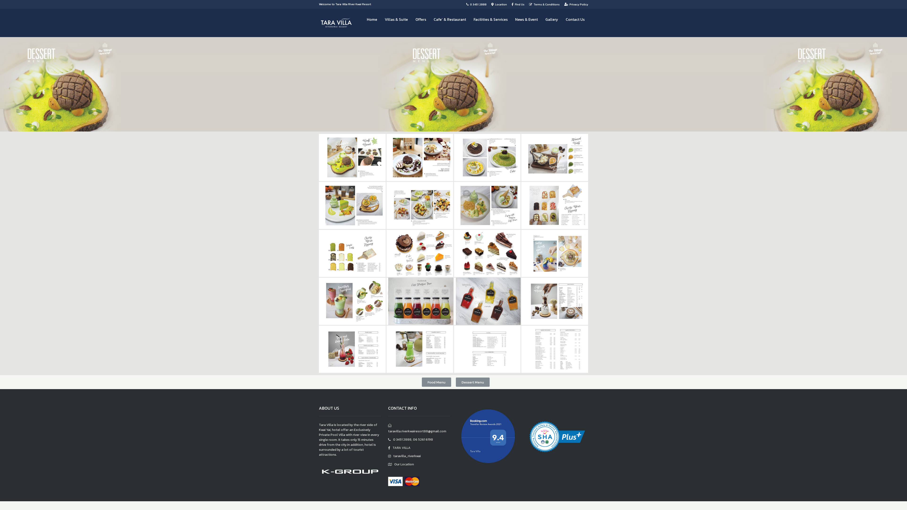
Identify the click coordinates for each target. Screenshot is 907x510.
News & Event (526, 19)
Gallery (551, 19)
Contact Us (575, 19)
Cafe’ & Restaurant (450, 19)
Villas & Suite (396, 19)
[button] (436, 382)
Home (372, 19)
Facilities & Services (491, 19)
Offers (420, 19)
